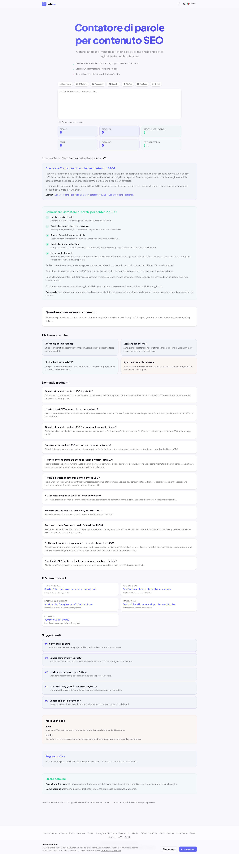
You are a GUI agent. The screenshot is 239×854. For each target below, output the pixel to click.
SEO (120, 837)
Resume (170, 833)
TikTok (144, 833)
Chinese (63, 833)
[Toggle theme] (179, 4)
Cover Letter (182, 833)
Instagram (101, 833)
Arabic (72, 833)
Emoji (127, 837)
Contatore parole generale (66, 194)
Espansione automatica (73, 122)
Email (161, 833)
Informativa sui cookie (111, 850)
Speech (112, 837)
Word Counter (50, 833)
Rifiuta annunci (169, 849)
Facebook (124, 833)
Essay (192, 833)
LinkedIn (134, 833)
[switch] (59, 122)
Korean (91, 833)
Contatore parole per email (120, 194)
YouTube (153, 833)
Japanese (81, 833)
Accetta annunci (188, 849)
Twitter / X (112, 833)
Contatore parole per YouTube (94, 194)
